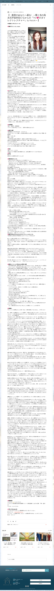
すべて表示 (50, 530)
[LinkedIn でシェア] (13, 521)
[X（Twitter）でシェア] (10, 521)
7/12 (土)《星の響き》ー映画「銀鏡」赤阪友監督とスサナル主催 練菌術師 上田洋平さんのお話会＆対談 (10, 543)
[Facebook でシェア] (7, 521)
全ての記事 (4, 4)
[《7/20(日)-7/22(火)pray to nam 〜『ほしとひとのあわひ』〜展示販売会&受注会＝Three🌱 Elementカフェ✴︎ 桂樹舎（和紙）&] (44, 537)
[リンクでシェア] (15, 521)
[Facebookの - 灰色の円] (26, 586)
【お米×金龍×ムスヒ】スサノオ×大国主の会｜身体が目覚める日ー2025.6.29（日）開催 (27, 543)
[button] (7, 1)
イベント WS (18, 4)
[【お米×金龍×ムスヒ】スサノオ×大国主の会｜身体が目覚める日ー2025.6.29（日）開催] (27, 537)
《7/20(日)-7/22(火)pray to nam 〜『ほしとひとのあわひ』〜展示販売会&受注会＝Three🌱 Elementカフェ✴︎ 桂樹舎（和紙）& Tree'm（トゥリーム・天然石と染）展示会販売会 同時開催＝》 (44, 543)
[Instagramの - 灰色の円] (28, 586)
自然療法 (12, 4)
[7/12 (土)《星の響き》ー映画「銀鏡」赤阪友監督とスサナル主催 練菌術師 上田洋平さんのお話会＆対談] (10, 537)
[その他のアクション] (46, 12)
